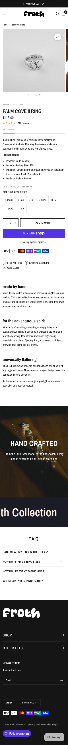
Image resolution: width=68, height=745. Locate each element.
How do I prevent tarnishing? (23, 571)
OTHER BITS (13, 648)
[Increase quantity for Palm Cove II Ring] (15, 223)
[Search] (58, 13)
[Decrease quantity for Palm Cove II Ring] (5, 223)
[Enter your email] (61, 680)
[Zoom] (57, 37)
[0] (63, 13)
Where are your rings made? (23, 581)
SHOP (7, 635)
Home (5, 24)
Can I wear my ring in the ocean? (26, 552)
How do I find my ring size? (21, 562)
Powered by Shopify (49, 724)
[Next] (40, 95)
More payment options (34, 242)
